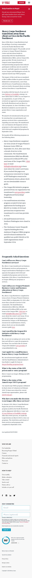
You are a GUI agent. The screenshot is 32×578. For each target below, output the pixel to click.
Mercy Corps (6, 2)
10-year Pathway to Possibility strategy (14, 413)
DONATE (21, 2)
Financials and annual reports (10, 456)
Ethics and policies (7, 458)
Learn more (14, 542)
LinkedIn (10, 495)
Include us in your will (8, 487)
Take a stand (5, 480)
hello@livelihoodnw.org (12, 166)
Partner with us (6, 485)
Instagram (6, 495)
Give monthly (6, 474)
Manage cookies (5, 562)
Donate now (6, 21)
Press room (5, 461)
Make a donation (7, 477)
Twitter (14, 495)
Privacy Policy (5, 558)
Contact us (5, 463)
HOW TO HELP (6, 471)
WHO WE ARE (6, 444)
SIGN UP (5, 530)
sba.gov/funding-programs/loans (12, 364)
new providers (20, 192)
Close (29, 9)
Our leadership (6, 448)
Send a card (5, 482)
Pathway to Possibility (12, 94)
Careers (4, 453)
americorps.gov (7, 395)
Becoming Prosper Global (9, 450)
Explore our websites (6, 566)
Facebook (2, 495)
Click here (22, 311)
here (13, 327)
